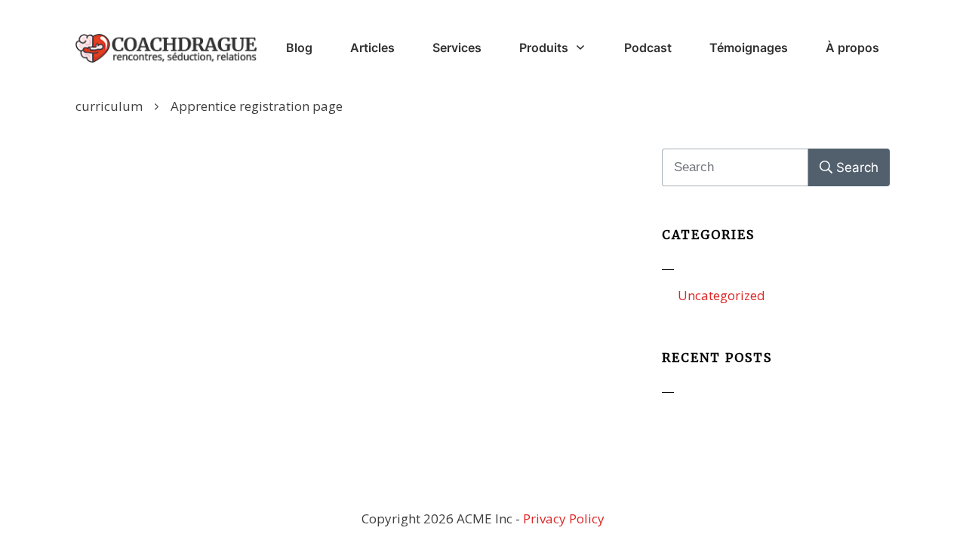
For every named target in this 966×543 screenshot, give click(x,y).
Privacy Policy (564, 518)
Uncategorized (721, 295)
